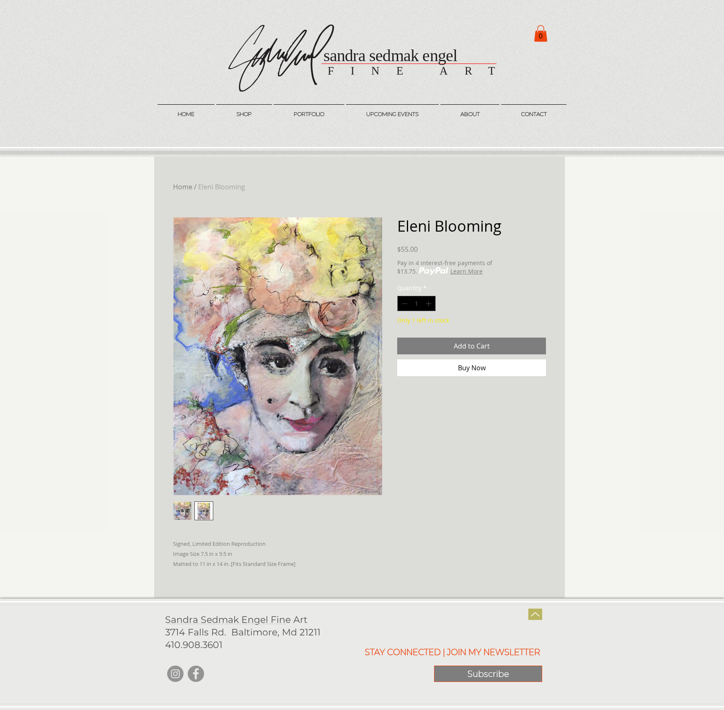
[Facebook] (196, 674)
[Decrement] (403, 303)
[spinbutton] (416, 303)
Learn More (466, 271)
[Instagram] (175, 674)
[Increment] (429, 303)
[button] (541, 33)
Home (182, 186)
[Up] (535, 614)
